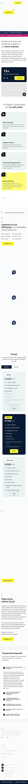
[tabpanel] (14, 434)
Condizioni (17, 782)
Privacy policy (24, 782)
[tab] (6, 367)
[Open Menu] (25, 3)
